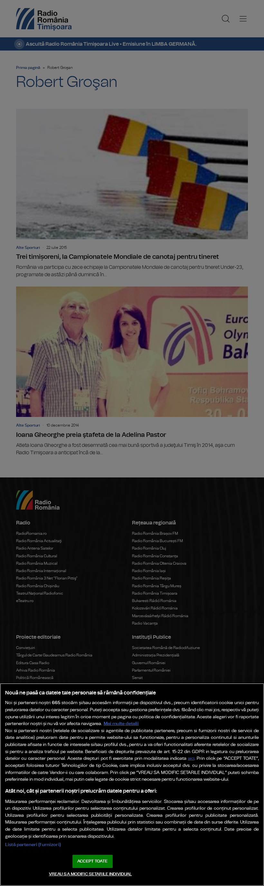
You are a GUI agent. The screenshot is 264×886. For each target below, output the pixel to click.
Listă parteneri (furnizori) (33, 844)
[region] (132, 784)
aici (191, 759)
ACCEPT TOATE (92, 861)
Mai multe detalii (121, 723)
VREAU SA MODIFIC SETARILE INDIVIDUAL (90, 874)
